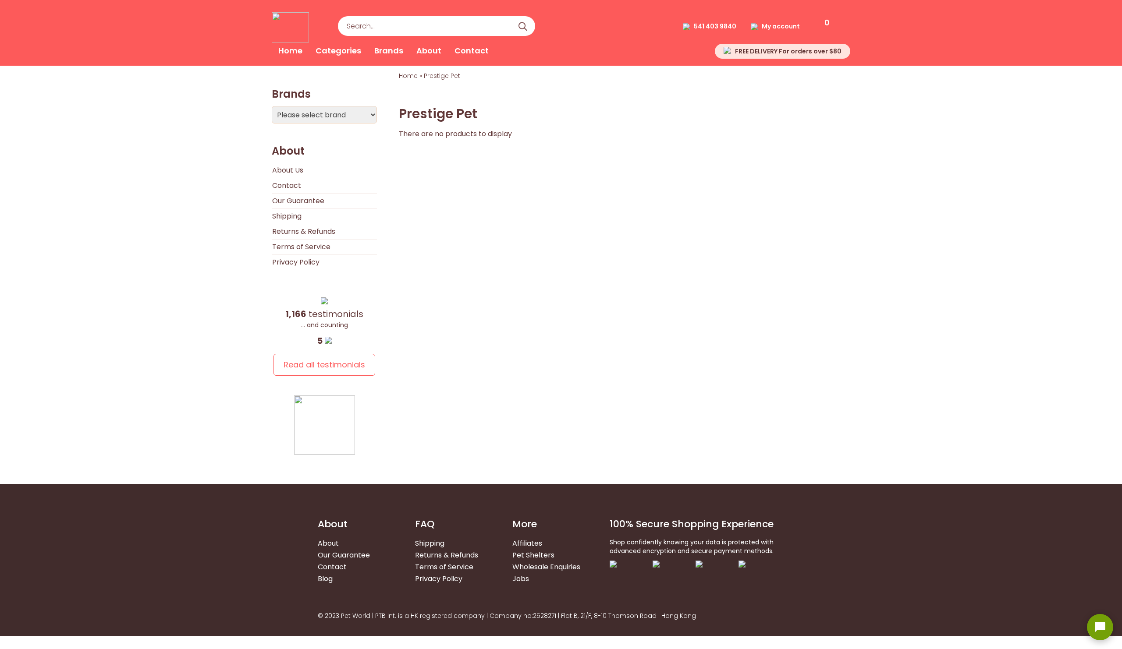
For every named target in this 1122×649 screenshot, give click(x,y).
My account (781, 26)
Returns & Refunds (303, 231)
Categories (338, 50)
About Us (287, 170)
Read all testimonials (324, 364)
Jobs (520, 579)
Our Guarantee (298, 201)
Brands (388, 50)
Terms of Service (301, 247)
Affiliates (527, 543)
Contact (471, 50)
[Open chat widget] (1100, 627)
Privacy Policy (296, 262)
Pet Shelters (533, 555)
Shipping (287, 216)
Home (290, 50)
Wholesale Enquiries (546, 567)
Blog (325, 579)
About (428, 50)
